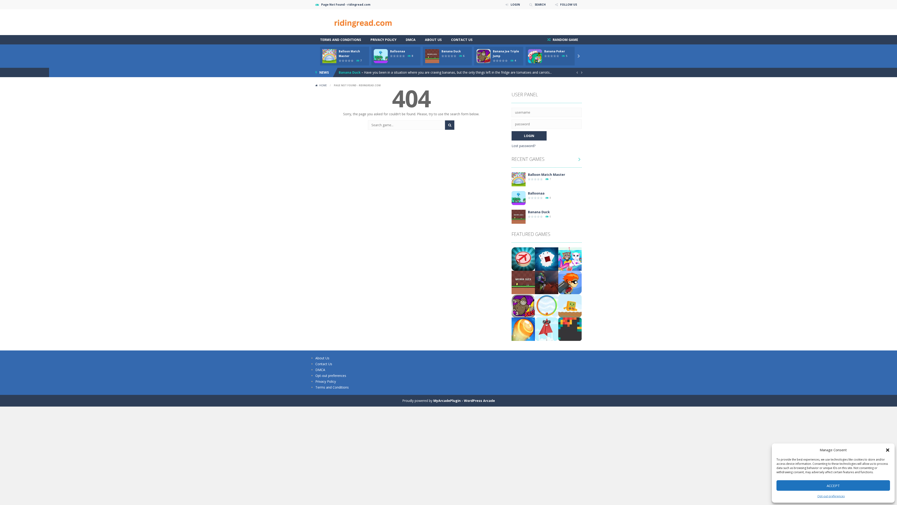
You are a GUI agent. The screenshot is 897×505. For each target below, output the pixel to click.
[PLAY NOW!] (329, 56)
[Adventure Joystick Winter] (570, 305)
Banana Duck (451, 51)
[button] (887, 450)
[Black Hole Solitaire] (546, 258)
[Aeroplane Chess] (523, 258)
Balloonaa (397, 51)
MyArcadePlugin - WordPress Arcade (464, 400)
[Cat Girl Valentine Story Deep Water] (570, 258)
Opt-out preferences (831, 496)
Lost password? (523, 146)
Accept (833, 485)
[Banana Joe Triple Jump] (523, 305)
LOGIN (515, 5)
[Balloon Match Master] (519, 179)
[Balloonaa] (519, 197)
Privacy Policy (383, 39)
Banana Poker (554, 51)
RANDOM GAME (565, 39)
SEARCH (540, 5)
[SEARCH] (449, 125)
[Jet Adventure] (570, 282)
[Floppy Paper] (546, 329)
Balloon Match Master (546, 174)
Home (323, 85)
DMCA (411, 39)
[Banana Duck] (519, 216)
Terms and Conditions (340, 39)
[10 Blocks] (570, 329)
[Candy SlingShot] (523, 329)
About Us (433, 39)
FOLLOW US (568, 5)
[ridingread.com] (362, 22)
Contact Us (462, 39)
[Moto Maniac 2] (546, 282)
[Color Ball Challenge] (546, 305)
